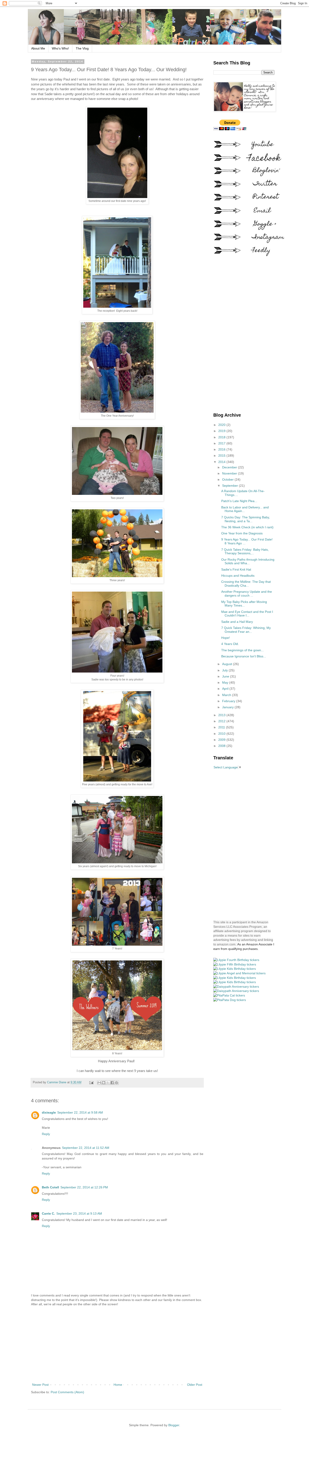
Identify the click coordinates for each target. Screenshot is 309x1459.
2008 (222, 746)
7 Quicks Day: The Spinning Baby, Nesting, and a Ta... (245, 519)
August (227, 664)
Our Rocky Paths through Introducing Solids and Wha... (247, 561)
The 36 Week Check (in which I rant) (247, 527)
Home (118, 1384)
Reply (46, 1134)
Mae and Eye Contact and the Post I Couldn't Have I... (247, 613)
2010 (222, 733)
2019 (222, 431)
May (225, 682)
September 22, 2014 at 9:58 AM (80, 1112)
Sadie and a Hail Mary (237, 621)
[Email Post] (91, 1082)
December (230, 467)
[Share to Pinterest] (116, 1082)
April (225, 688)
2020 (222, 425)
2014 (222, 462)
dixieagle (49, 1112)
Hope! (225, 638)
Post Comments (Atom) (67, 1392)
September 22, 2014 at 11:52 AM (85, 1148)
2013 (222, 715)
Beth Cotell (50, 1187)
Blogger (173, 1425)
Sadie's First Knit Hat (236, 569)
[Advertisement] (117, 1344)
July (225, 670)
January (228, 707)
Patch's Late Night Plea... (239, 501)
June (226, 676)
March (227, 695)
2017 (222, 443)
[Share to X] (108, 1082)
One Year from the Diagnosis (242, 533)
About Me (38, 48)
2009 (222, 739)
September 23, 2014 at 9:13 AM (79, 1213)
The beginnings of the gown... (242, 650)
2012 (222, 721)
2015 (222, 455)
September (230, 485)
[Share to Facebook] (112, 1082)
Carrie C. (48, 1213)
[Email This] (99, 1082)
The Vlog (82, 48)
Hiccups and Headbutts (237, 575)
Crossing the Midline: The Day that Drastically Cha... (246, 583)
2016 (222, 449)
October (228, 479)
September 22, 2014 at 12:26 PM (84, 1187)
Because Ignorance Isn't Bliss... (243, 656)
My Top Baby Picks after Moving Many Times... (244, 603)
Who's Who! (60, 48)
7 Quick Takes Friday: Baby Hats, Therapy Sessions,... (245, 551)
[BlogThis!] (103, 1082)
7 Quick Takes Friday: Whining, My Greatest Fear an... (246, 629)
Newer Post (40, 1384)
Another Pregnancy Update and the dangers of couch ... (246, 593)
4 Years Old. (230, 644)
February (229, 701)
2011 (222, 727)
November (230, 473)
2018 (222, 437)
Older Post (194, 1384)
